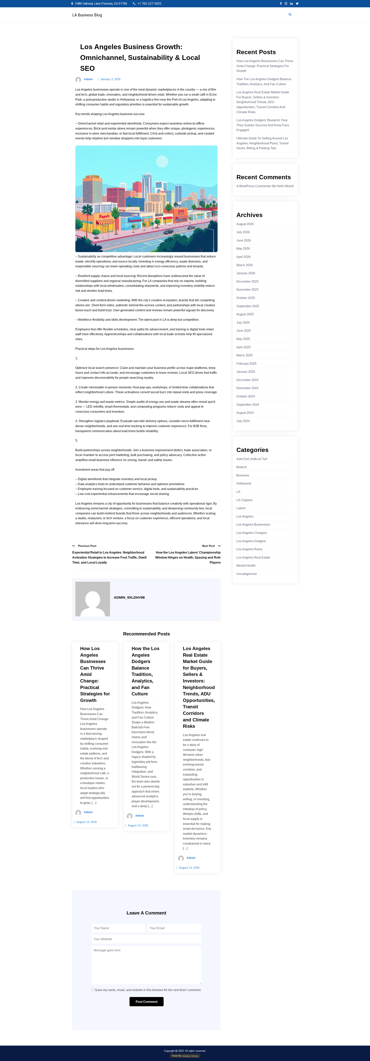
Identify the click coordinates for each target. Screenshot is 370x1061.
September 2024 (247, 404)
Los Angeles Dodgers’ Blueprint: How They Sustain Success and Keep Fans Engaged (262, 125)
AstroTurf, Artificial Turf (251, 459)
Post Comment (146, 1001)
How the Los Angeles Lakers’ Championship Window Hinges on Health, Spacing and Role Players (188, 557)
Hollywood (243, 483)
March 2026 (244, 265)
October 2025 (245, 298)
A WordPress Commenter (253, 186)
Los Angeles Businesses (253, 524)
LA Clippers (244, 500)
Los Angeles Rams (249, 549)
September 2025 (247, 306)
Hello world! (285, 186)
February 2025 (246, 363)
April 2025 (243, 347)
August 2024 (245, 412)
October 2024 (245, 396)
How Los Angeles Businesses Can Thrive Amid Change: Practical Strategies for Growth (264, 65)
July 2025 (243, 322)
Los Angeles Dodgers (251, 541)
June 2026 (243, 240)
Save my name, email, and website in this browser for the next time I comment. (148, 990)
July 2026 (243, 232)
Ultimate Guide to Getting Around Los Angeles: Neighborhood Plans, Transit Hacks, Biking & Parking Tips (262, 143)
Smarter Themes (190, 1056)
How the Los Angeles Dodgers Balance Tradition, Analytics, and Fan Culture (263, 81)
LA (238, 491)
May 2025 (243, 339)
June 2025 (243, 330)
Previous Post (87, 545)
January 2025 (245, 371)
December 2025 (247, 281)
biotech (241, 467)
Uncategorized (246, 574)
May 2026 (243, 248)
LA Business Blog (87, 15)
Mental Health (246, 565)
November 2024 (247, 388)
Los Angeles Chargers (251, 532)
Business (242, 475)
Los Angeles (244, 516)
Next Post (208, 545)
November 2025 (247, 289)
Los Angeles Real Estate (253, 557)
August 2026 (245, 224)
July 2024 (243, 421)
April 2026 (243, 256)
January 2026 (245, 273)
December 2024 (247, 380)
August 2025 (245, 314)
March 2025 (244, 355)
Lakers (241, 508)
